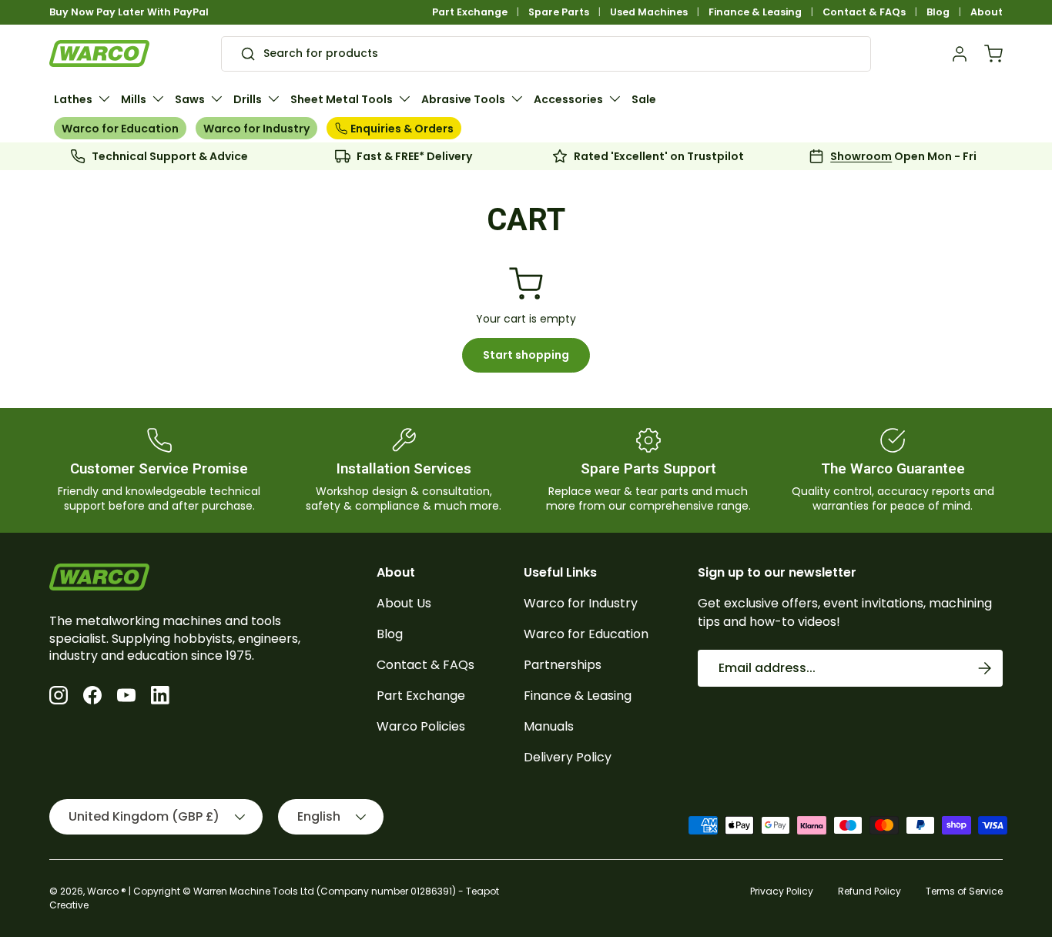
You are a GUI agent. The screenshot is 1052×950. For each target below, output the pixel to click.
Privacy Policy (781, 891)
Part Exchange (470, 11)
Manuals (549, 726)
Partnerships (562, 665)
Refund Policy (869, 891)
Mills (133, 99)
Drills (247, 99)
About (986, 11)
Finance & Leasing (755, 11)
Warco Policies (421, 726)
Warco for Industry (256, 128)
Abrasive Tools (463, 99)
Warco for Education (120, 128)
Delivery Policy (567, 757)
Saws (190, 99)
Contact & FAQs (864, 11)
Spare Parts (558, 11)
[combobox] (546, 54)
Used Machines (649, 11)
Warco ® (106, 891)
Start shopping (526, 355)
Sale (644, 99)
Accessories (568, 99)
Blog (938, 11)
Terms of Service (964, 891)
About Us (404, 603)
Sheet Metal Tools (341, 99)
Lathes (73, 99)
